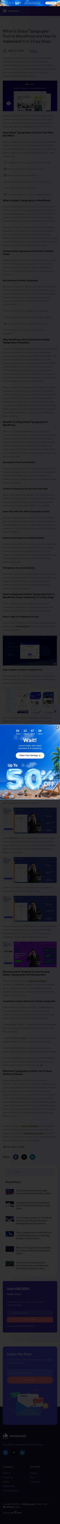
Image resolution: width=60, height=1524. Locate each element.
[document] (30, 762)
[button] (57, 727)
